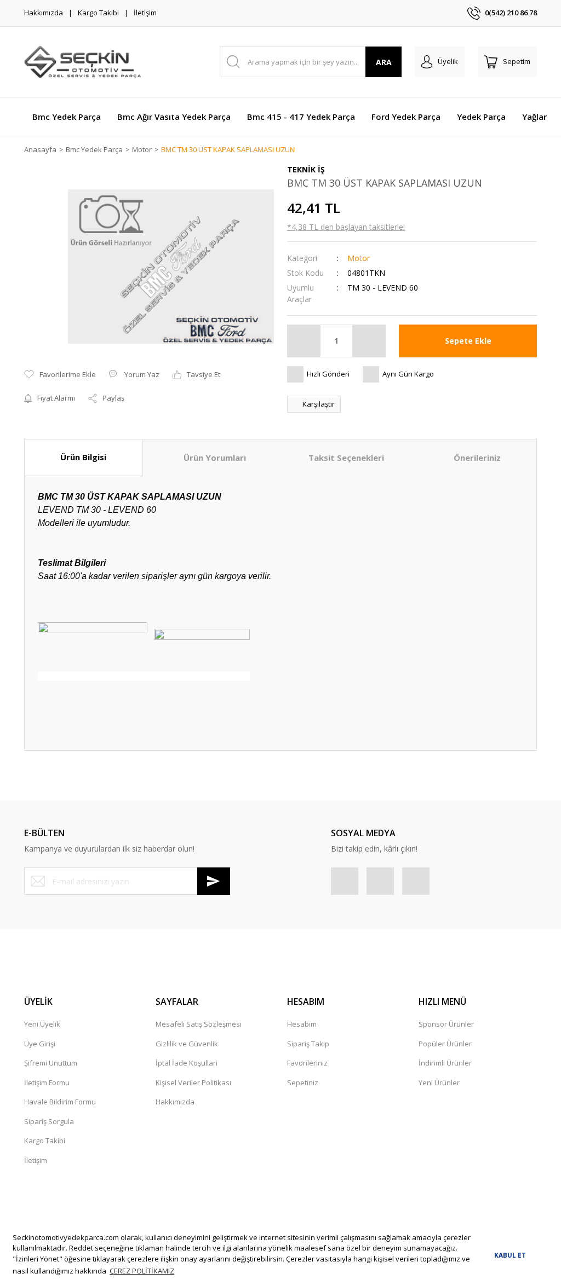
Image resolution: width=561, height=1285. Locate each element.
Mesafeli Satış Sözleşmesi (199, 1024)
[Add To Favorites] (60, 374)
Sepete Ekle (468, 340)
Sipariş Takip (308, 1044)
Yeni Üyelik (42, 1024)
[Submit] (213, 881)
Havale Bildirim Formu (60, 1102)
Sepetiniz (302, 1082)
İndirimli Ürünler (445, 1063)
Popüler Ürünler (445, 1044)
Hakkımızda (43, 13)
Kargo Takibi (98, 13)
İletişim (145, 13)
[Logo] (82, 62)
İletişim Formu (47, 1082)
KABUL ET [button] (510, 1255)
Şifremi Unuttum (50, 1063)
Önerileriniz (477, 457)
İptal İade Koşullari (186, 1063)
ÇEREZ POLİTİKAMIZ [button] (142, 1271)
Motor (358, 258)
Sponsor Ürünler (446, 1024)
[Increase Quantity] (368, 341)
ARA (384, 62)
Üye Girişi (39, 1044)
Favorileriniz (307, 1063)
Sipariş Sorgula (49, 1121)
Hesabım (302, 1024)
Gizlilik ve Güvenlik (187, 1044)
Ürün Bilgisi (83, 457)
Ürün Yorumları (215, 457)
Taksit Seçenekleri (346, 457)
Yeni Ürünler (439, 1082)
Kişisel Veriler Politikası (193, 1082)
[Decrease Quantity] (304, 341)
